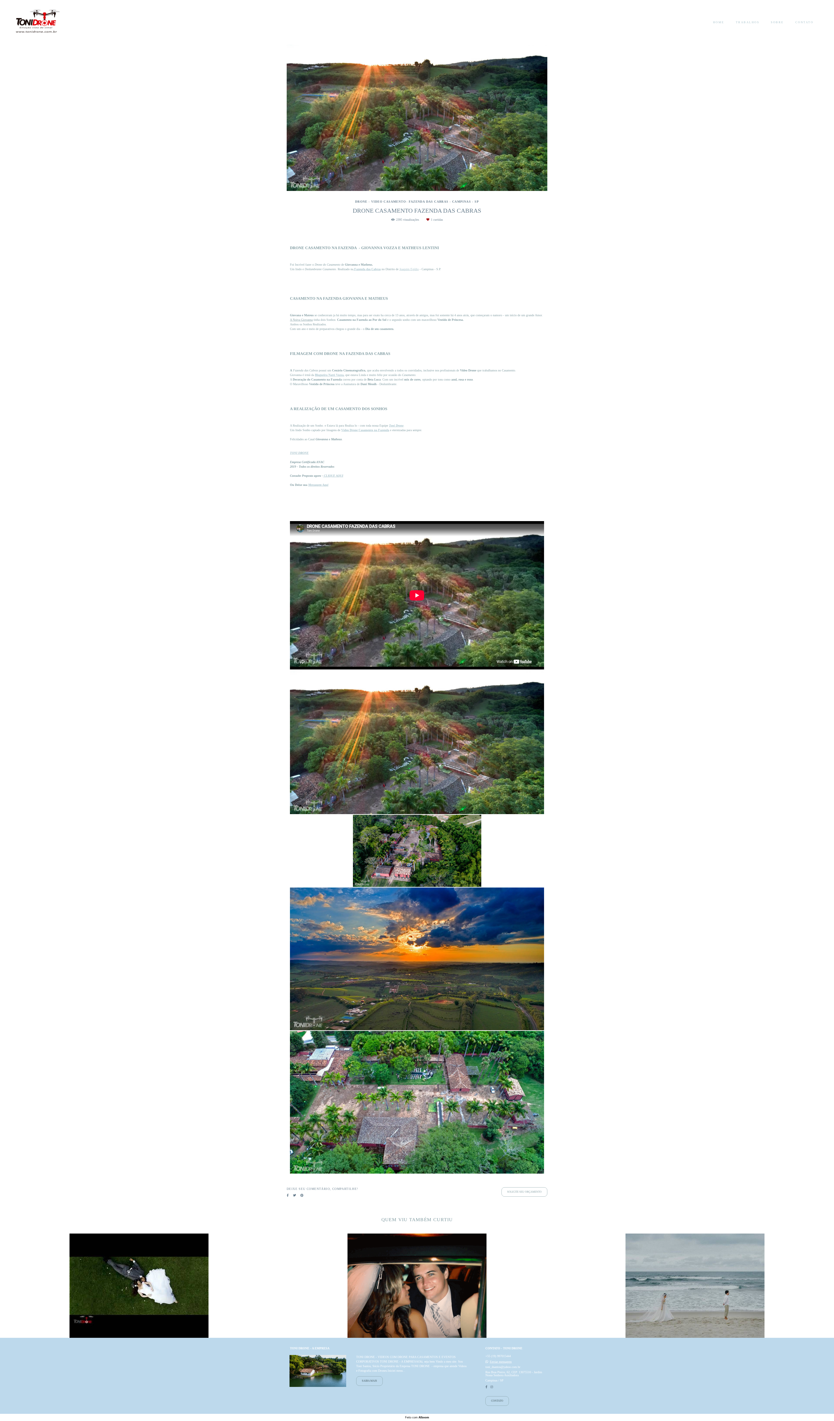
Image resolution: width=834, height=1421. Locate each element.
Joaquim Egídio (409, 267)
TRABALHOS (748, 22)
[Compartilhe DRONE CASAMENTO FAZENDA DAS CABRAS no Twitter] (294, 1193)
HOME (718, 22)
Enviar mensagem (501, 1361)
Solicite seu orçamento (524, 1189)
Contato (497, 1400)
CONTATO (804, 22)
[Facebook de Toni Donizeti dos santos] (486, 1387)
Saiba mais (369, 1381)
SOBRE (777, 22)
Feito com (417, 1417)
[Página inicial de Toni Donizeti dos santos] (37, 22)
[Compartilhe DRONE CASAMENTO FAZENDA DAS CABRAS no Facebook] (288, 1193)
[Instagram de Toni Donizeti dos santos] (491, 1387)
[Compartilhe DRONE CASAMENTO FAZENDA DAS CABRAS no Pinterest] (301, 1193)
